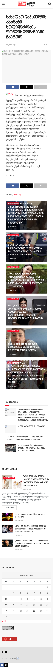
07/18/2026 (12, 354)
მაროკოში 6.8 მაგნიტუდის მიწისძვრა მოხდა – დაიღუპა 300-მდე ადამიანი (31, 448)
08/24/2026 (19, 521)
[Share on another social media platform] (40, 87)
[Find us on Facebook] (2, 652)
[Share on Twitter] (26, 87)
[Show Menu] (3, 4)
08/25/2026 (27, 489)
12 (21, 599)
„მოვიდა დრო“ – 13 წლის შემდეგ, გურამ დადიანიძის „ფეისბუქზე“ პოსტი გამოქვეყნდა (30, 529)
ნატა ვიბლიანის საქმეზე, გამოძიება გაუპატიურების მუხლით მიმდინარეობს (23, 347)
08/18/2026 (19, 550)
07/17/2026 (12, 322)
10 (6, 599)
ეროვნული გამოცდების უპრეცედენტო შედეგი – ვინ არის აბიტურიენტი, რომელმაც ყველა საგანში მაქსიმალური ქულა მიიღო (26, 280)
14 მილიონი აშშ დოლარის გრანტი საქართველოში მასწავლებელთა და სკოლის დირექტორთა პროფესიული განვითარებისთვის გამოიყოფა (33, 415)
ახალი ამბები (13, 235)
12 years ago (11, 45)
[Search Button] (49, 4)
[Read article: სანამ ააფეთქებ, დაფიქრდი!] (10, 429)
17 (6, 605)
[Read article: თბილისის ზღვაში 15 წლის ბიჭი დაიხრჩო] (7, 517)
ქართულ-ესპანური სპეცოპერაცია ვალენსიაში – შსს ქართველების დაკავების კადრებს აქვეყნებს (25, 250)
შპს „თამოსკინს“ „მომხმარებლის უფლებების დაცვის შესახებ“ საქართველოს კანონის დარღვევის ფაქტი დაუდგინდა (25, 312)
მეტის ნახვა (11, 507)
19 (20, 605)
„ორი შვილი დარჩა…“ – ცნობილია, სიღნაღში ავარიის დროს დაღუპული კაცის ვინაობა (32, 543)
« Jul (4, 621)
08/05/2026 (12, 259)
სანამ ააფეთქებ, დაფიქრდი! (31, 426)
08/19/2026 (19, 535)
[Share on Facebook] (12, 87)
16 (47, 599)
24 (6, 611)
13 (27, 599)
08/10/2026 (12, 227)
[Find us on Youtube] (6, 652)
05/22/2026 (12, 386)
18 (13, 605)
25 (14, 611)
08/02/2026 (12, 291)
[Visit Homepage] (26, 4)
